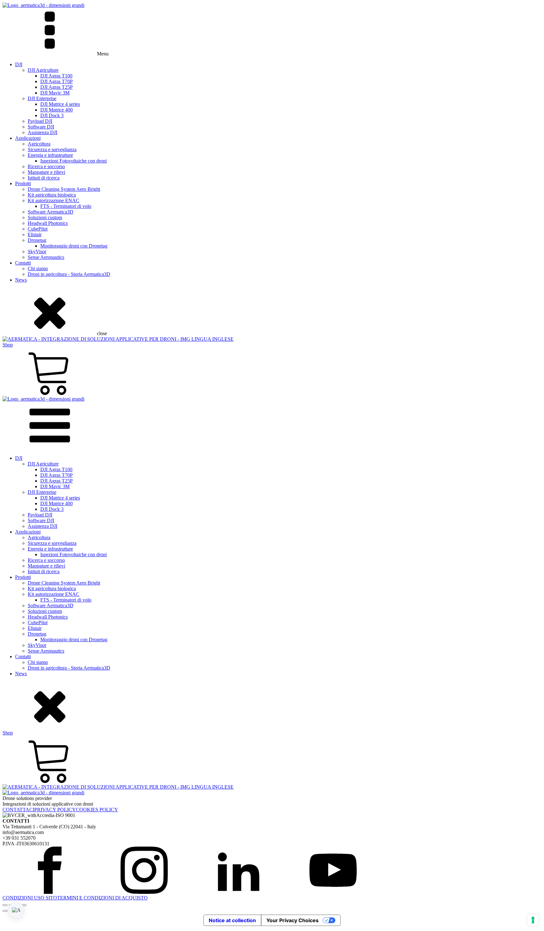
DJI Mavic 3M (55, 92)
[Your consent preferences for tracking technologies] (533, 920)
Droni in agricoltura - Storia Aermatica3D (69, 274)
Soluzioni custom (45, 217)
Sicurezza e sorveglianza (52, 149)
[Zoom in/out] (5, 905)
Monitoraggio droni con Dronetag (73, 245)
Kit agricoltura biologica (52, 194)
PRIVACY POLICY (55, 809)
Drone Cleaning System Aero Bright (64, 189)
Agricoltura (39, 143)
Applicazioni (28, 138)
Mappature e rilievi (46, 172)
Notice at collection (232, 920)
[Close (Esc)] (23, 905)
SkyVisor (37, 251)
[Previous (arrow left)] (5, 911)
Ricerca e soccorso (46, 166)
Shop (8, 344)
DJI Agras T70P (56, 81)
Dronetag (37, 240)
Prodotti (23, 183)
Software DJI (41, 126)
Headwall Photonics (48, 223)
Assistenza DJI (42, 132)
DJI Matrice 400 (56, 109)
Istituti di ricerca (44, 177)
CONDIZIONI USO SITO (30, 897)
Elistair (35, 234)
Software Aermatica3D (50, 211)
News (21, 280)
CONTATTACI (18, 809)
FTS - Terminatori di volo (65, 206)
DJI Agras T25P (56, 87)
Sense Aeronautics (46, 257)
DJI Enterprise (42, 98)
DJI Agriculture (43, 70)
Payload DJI (40, 121)
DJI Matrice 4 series (60, 104)
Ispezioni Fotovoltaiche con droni (73, 160)
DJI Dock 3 (52, 115)
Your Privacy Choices (292, 920)
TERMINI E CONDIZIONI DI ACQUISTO (102, 897)
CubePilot (38, 228)
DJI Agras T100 (56, 75)
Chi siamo (38, 268)
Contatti (23, 263)
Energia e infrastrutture (50, 155)
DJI (18, 64)
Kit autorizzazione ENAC (53, 200)
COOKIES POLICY (97, 809)
